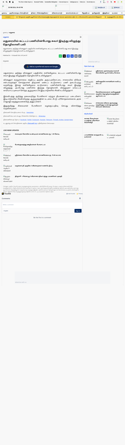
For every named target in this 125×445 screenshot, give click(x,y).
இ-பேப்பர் (116, 7)
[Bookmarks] (9, 2)
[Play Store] (122, 2)
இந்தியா (106, 13)
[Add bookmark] (80, 37)
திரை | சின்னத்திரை (39, 13)
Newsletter (30, 112)
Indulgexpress (74, 2)
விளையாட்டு (57, 13)
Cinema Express (63, 2)
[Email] (76, 56)
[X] (111, 2)
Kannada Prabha (38, 2)
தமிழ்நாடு (96, 13)
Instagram (35, 120)
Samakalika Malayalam (51, 2)
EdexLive (82, 2)
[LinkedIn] (72, 56)
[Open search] (6, 2)
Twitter (29, 120)
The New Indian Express (25, 2)
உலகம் (115, 13)
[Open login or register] (12, 2)
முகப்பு (4, 13)
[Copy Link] (79, 56)
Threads (55, 120)
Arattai (61, 120)
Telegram (49, 120)
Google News (68, 120)
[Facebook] (101, 2)
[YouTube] (115, 2)
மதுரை (6, 37)
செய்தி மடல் (101, 7)
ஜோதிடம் (85, 13)
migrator (6, 61)
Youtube (42, 120)
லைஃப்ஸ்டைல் (72, 13)
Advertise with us (94, 62)
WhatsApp (42, 116)
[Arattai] (104, 1)
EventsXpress (91, 2)
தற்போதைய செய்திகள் (18, 13)
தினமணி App (32, 123)
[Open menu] (3, 2)
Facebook (23, 120)
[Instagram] (108, 2)
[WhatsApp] (118, 2)
